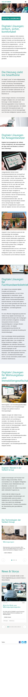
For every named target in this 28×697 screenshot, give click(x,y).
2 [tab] (13, 560)
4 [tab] (16, 560)
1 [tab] (11, 560)
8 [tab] (18, 626)
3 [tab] (14, 560)
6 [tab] (15, 626)
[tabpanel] (14, 540)
